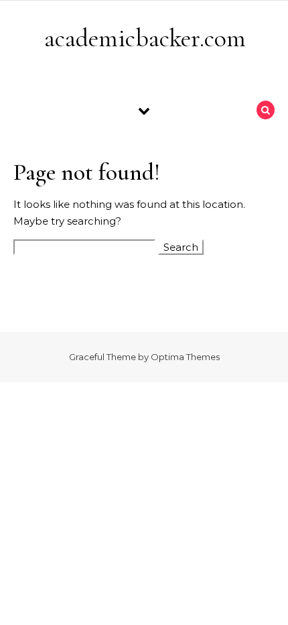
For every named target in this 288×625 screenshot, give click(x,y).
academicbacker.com (145, 38)
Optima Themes (185, 356)
